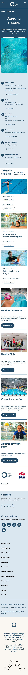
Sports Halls (4, 567)
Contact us (4, 595)
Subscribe (8, 506)
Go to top (5, 483)
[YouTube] (4, 530)
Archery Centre (5, 548)
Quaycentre (4, 562)
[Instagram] (9, 525)
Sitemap (23, 607)
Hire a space (4, 581)
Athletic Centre (5, 553)
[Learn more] (14, 297)
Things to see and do (7, 571)
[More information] (14, 431)
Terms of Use (4, 607)
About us (3, 590)
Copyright (4, 604)
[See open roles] (14, 387)
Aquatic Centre (5, 543)
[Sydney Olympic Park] (14, 4)
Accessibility (4, 585)
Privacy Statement (15, 607)
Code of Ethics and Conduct (16, 604)
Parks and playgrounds (7, 576)
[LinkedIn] (19, 525)
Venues (3, 11)
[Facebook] (4, 525)
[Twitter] (14, 525)
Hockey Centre (5, 557)
